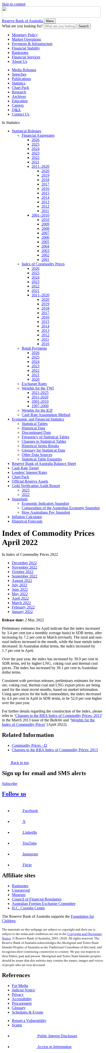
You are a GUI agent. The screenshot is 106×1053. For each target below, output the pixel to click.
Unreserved (21, 890)
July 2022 (19, 585)
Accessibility (22, 999)
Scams (17, 1025)
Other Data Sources (37, 455)
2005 (45, 242)
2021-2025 (40, 393)
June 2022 (20, 589)
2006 (45, 237)
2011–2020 (40, 166)
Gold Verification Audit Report (36, 486)
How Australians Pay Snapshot (46, 512)
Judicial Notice (23, 990)
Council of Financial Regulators (36, 899)
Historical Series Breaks (40, 446)
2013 (45, 202)
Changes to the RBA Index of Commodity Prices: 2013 (58, 715)
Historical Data (33, 428)
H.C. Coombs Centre (28, 908)
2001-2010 (40, 401)
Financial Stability (26, 48)
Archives (19, 96)
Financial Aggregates (38, 135)
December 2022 (24, 563)
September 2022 (24, 576)
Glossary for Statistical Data (43, 450)
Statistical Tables (35, 424)
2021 (35, 162)
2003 (45, 251)
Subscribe (9, 783)
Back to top (19, 763)
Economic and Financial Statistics (38, 419)
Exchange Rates (34, 384)
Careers (18, 105)
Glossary (19, 1008)
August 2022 (22, 580)
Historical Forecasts (27, 521)
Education (20, 101)
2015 (45, 193)
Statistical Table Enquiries (42, 459)
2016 (45, 189)
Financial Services (26, 57)
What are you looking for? (22, 26)
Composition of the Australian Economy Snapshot (61, 508)
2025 (35, 144)
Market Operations (26, 39)
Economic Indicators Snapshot (45, 503)
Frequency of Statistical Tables (45, 437)
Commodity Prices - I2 (29, 745)
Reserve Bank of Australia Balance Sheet (44, 463)
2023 (35, 153)
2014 (45, 197)
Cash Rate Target (25, 468)
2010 (45, 220)
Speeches (19, 74)
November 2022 (24, 567)
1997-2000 (40, 406)
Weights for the (37, 410)
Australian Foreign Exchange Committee (43, 903)
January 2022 (22, 612)
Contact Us (20, 114)
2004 (45, 246)
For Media (20, 986)
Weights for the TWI (38, 388)
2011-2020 (40, 397)
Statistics (18, 83)
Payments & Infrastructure (32, 44)
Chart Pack (20, 87)
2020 (45, 171)
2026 (35, 140)
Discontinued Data (36, 432)
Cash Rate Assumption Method (46, 415)
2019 (45, 175)
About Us (19, 61)
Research (19, 92)
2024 (35, 149)
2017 (45, 184)
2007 (45, 233)
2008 (45, 228)
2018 (45, 180)
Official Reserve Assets (30, 481)
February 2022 (23, 607)
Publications (21, 79)
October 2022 (22, 572)
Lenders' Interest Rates (29, 472)
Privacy (18, 994)
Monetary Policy (25, 35)
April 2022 (20, 598)
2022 (35, 157)
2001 (45, 259)
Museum (18, 895)
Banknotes (20, 53)
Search (84, 26)
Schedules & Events (27, 1012)
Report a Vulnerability (29, 1021)
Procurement (22, 1003)
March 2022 (21, 603)
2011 (45, 211)
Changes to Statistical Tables (44, 441)
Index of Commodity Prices (43, 264)
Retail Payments (34, 348)
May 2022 (20, 594)
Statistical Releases (26, 131)
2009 (45, 224)
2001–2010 (40, 215)
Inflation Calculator (27, 517)
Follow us (14, 794)
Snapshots (20, 499)
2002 (45, 255)
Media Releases (24, 70)
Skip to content (13, 4)
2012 (45, 206)
